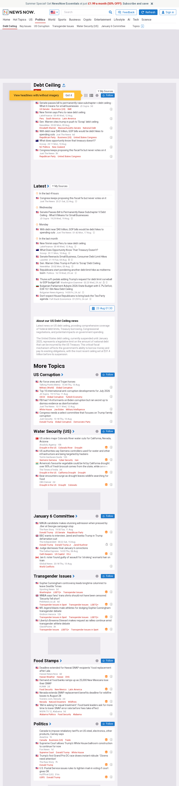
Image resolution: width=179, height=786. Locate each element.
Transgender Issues (63, 26)
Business (75, 19)
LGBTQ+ (57, 592)
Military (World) (47, 388)
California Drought (67, 473)
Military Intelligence (75, 410)
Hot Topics (19, 19)
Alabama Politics (48, 714)
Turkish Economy (74, 397)
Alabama (77, 714)
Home (6, 19)
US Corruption (41, 26)
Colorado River (65, 448)
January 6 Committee (113, 26)
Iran (76, 460)
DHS (67, 677)
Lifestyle (119, 19)
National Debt (89, 128)
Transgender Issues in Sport (53, 605)
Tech (136, 19)
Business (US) (58, 109)
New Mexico (60, 689)
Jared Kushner (80, 545)
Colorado (72, 485)
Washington (45, 592)
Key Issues (25, 26)
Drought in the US (48, 448)
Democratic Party (82, 422)
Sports (62, 19)
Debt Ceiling (10, 26)
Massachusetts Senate (69, 128)
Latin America (69, 118)
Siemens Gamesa (48, 460)
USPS (42, 777)
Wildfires (72, 702)
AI (129, 19)
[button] (105, 91)
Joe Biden (59, 410)
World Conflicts (47, 567)
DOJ (69, 554)
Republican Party (48, 137)
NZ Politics (45, 147)
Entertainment (102, 19)
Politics (40, 19)
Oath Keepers (46, 554)
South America (53, 118)
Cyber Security (66, 460)
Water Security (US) (87, 26)
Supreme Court (47, 752)
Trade (68, 740)
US (31, 19)
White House (46, 410)
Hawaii (60, 677)
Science (146, 19)
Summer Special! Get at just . (87, 3)
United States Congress (85, 137)
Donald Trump (46, 422)
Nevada (43, 702)
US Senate (44, 109)
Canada (43, 740)
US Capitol (60, 554)
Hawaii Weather (47, 677)
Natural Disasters (57, 702)
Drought (78, 448)
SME (69, 109)
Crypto (87, 19)
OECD (42, 397)
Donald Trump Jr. (63, 545)
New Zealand (58, 147)
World (51, 19)
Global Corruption (64, 388)
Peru (42, 118)
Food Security (46, 689)
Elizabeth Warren (48, 128)
